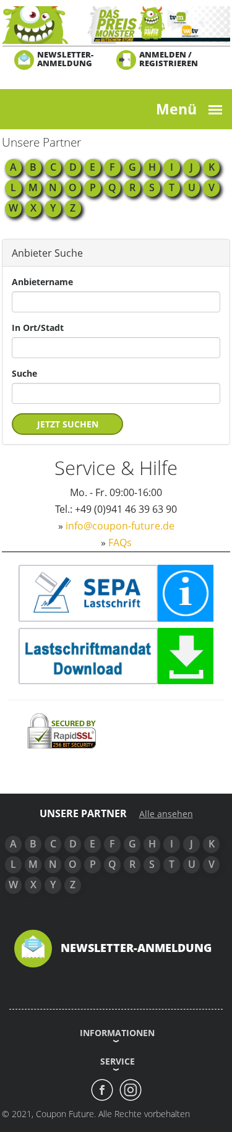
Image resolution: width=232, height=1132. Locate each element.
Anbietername (42, 282)
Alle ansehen (166, 814)
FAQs (120, 542)
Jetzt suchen (67, 424)
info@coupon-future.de (120, 526)
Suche (24, 373)
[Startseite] (116, 24)
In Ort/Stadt (38, 327)
